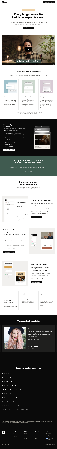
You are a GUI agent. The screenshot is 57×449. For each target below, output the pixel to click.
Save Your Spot (28, 171)
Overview (25, 433)
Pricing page (25, 422)
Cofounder (28, 22)
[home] (4, 2)
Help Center (37, 436)
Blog (36, 433)
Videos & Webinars (38, 435)
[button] (51, 356)
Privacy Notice (48, 435)
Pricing (25, 435)
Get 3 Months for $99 (36, 217)
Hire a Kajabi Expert (15, 436)
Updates (25, 438)
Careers (13, 435)
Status (36, 438)
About (13, 433)
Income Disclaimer (49, 436)
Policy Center (48, 433)
